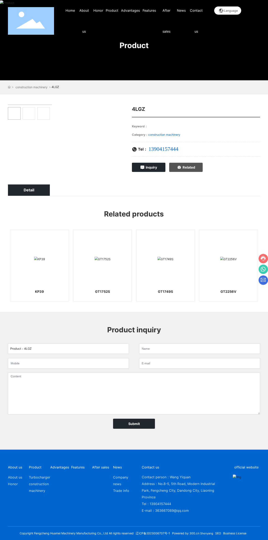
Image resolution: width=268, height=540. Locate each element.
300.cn (194, 533)
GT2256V (228, 291)
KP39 (39, 291)
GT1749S (165, 291)
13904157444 (163, 149)
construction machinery (31, 87)
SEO (218, 533)
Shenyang (206, 533)
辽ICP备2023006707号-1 (153, 533)
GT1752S (102, 291)
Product (134, 45)
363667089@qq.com (172, 510)
